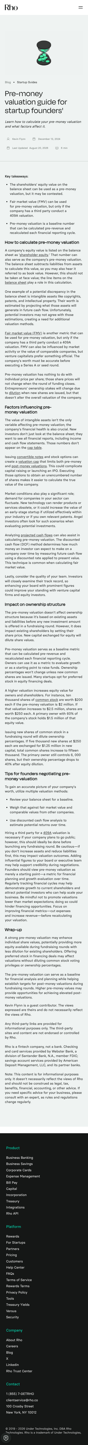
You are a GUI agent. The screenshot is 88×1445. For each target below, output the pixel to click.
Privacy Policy (16, 1292)
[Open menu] (81, 7)
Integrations (15, 1207)
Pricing (11, 1255)
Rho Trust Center (19, 1371)
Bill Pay (11, 1183)
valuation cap (28, 462)
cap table (34, 448)
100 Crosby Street (20, 1406)
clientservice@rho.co (22, 1400)
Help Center (15, 1267)
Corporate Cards (19, 1170)
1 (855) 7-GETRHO (20, 1394)
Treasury (12, 1201)
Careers (12, 1346)
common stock (46, 700)
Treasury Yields (17, 1305)
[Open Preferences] (6, 1438)
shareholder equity (34, 255)
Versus (11, 1311)
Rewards (12, 1236)
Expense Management (23, 1176)
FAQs (10, 1274)
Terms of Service (19, 1280)
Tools (10, 1298)
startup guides (27, 82)
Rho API (12, 1213)
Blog (8, 82)
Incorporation (16, 1195)
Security (12, 1317)
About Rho (14, 1340)
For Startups (15, 1242)
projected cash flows (37, 535)
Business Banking (19, 1158)
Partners (12, 1249)
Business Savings (19, 1164)
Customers (14, 1261)
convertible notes (30, 457)
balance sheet (15, 283)
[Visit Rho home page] (11, 7)
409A (47, 833)
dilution (14, 393)
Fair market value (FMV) (23, 333)
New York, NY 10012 (21, 1412)
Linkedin (12, 1365)
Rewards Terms (17, 1286)
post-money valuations (29, 466)
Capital (11, 1189)
